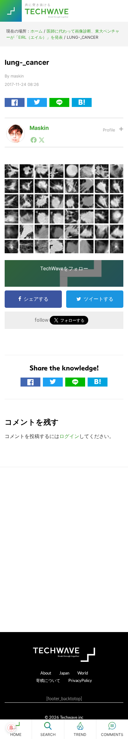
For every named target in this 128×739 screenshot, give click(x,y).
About (45, 673)
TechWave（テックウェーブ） (47, 11)
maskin (39, 128)
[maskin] (15, 129)
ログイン (69, 436)
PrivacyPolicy (80, 680)
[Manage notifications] (11, 728)
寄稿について (48, 680)
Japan (64, 673)
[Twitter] (41, 140)
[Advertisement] (64, 549)
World (82, 673)
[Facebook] (33, 140)
